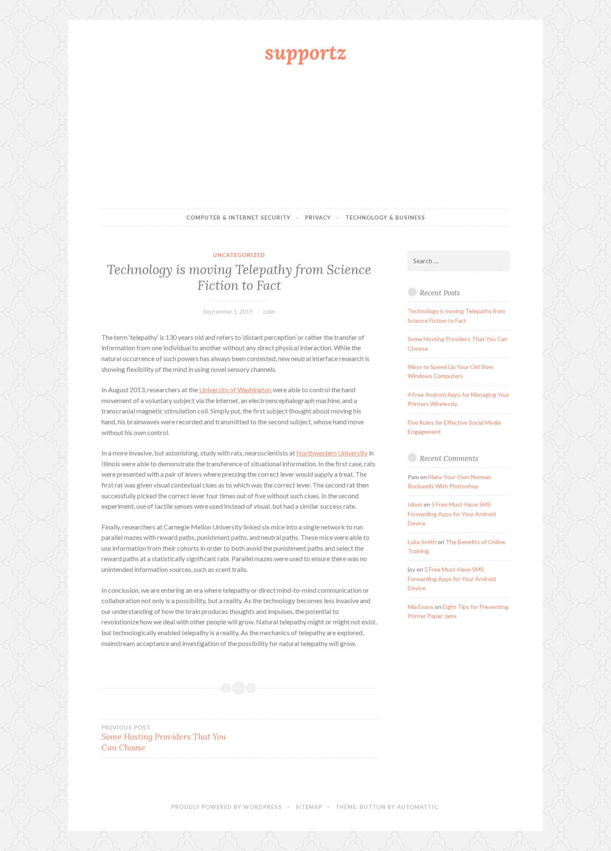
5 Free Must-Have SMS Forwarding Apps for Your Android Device (452, 514)
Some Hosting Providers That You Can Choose (163, 738)
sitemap (309, 807)
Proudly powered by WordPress (226, 807)
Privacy (318, 217)
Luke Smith (422, 541)
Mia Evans (421, 606)
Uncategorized (239, 255)
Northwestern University (331, 453)
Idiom (415, 504)
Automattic (417, 807)
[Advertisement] (305, 138)
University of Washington (235, 389)
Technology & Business (385, 217)
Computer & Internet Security (238, 217)
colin (269, 311)
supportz (306, 52)
